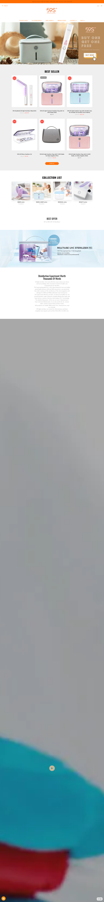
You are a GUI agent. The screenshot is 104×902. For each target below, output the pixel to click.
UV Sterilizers (36, 20)
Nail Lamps (49, 20)
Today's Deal (23, 20)
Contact (73, 20)
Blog (82, 20)
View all (52, 163)
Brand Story (62, 20)
